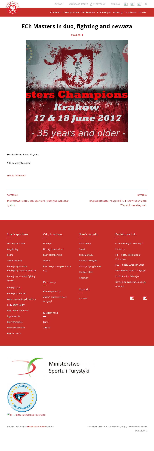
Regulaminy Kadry (16, 304)
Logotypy (83, 277)
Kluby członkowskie (52, 254)
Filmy (45, 321)
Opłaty (46, 260)
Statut (82, 249)
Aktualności (55, 12)
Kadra (10, 254)
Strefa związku (104, 12)
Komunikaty (85, 243)
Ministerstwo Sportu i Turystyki (130, 270)
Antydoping (12, 249)
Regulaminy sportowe (17, 310)
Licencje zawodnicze (53, 249)
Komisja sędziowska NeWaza (21, 270)
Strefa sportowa (71, 12)
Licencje (47, 243)
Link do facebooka (16, 175)
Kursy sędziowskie (16, 327)
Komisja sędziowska (17, 266)
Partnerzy (118, 12)
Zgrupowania (13, 316)
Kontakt (142, 12)
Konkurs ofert (86, 272)
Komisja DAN (13, 287)
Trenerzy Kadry (14, 260)
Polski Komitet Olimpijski (127, 276)
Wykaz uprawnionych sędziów (21, 299)
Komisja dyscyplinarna (90, 266)
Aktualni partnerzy (52, 291)
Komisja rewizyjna (88, 260)
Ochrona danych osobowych (129, 243)
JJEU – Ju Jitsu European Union (129, 264)
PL (146, 4)
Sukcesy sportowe (16, 243)
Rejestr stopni (14, 333)
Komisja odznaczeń (16, 293)
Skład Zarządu (86, 254)
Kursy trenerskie (15, 321)
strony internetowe (36, 426)
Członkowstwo (88, 12)
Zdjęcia (46, 327)
